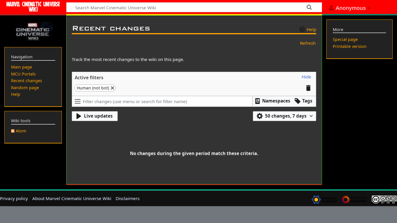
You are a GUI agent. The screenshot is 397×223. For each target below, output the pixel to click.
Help (311, 29)
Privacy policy (14, 198)
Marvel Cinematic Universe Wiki (33, 7)
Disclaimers (128, 198)
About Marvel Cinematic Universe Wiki (71, 198)
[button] (306, 77)
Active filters (89, 77)
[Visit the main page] (33, 31)
